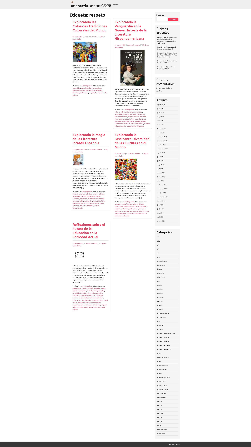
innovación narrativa (122, 119)
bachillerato (161, 265)
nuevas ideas (98, 300)
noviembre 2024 (162, 189)
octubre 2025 (161, 145)
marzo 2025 (161, 173)
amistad (75, 194)
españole (160, 293)
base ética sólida (87, 288)
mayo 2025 (160, 165)
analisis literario (162, 261)
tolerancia (101, 307)
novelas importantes (163, 377)
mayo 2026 (160, 116)
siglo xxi (159, 421)
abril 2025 (160, 169)
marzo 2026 (161, 125)
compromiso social (135, 112)
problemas (76, 305)
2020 (159, 241)
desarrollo (91, 293)
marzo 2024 (161, 221)
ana (158, 257)
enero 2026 (160, 133)
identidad (76, 93)
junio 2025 (160, 161)
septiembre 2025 (162, 149)
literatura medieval (163, 337)
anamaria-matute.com (91, 6)
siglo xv (159, 405)
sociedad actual (82, 307)
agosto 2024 (161, 201)
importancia (91, 298)
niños (159, 361)
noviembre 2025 (162, 141)
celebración (125, 112)
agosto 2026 (161, 104)
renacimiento (161, 393)
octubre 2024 (161, 193)
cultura (98, 88)
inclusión (143, 116)
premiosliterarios (162, 389)
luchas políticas (135, 121)
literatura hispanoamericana (166, 333)
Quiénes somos (106, 5)
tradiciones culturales (122, 216)
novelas (159, 373)
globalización (133, 209)
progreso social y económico (90, 305)
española (160, 289)
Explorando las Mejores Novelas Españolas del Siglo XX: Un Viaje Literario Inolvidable (167, 55)
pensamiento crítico (85, 302)
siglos (159, 425)
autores (117, 112)
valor (105, 93)
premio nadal (161, 381)
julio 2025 (160, 157)
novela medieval (162, 369)
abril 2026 (160, 121)
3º (158, 249)
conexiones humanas (88, 88)
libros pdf (160, 325)
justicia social (133, 119)
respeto (92, 93)
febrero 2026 (161, 129)
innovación (97, 201)
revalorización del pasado (135, 126)
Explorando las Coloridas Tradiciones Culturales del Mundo (90, 26)
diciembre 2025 (162, 137)
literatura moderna (163, 341)
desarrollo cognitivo (94, 196)
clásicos (101, 194)
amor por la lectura (85, 194)
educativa (76, 198)
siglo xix (159, 401)
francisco (160, 301)
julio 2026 (160, 108)
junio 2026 (160, 112)
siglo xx (159, 417)
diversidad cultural (79, 90)
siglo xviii (160, 413)
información (77, 300)
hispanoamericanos (163, 313)
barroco (159, 269)
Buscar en (160, 15)
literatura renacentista (164, 349)
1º (158, 237)
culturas (135, 204)
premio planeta (162, 385)
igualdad (84, 298)
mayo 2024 (160, 213)
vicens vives (161, 433)
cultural (83, 196)
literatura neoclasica (163, 345)
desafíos (84, 293)
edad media (161, 277)
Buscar (173, 19)
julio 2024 (160, 205)
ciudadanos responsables (95, 291)
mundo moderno (87, 300)
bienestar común (99, 288)
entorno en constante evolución (84, 295)
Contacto (116, 5)
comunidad (76, 88)
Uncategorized (87, 86)
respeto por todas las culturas (136, 213)
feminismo (160, 297)
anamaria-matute (91, 37)
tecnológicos (93, 307)
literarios (160, 329)
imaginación (88, 201)
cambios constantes (79, 291)
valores (75, 95)
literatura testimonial (122, 121)
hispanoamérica (133, 116)
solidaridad (89, 206)
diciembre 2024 (162, 185)
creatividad (118, 114)
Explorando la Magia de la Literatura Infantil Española (89, 139)
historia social (161, 317)
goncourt (160, 309)
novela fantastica (162, 365)
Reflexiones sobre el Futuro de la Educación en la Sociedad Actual (89, 230)
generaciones (90, 90)
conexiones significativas (123, 204)
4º (158, 253)
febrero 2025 (161, 177)
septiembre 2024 (162, 197)
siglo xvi (159, 409)
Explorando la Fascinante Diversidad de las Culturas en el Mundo (132, 141)
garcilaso (160, 305)
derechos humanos (129, 114)
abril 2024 (160, 217)
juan (158, 321)
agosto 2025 (161, 153)
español (159, 285)
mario (159, 353)
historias (99, 90)
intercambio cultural (137, 211)
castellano (160, 273)
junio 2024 (160, 209)
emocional (83, 198)
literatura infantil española (90, 203)
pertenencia (84, 93)
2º (158, 245)
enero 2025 (160, 181)
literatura (142, 119)
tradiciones (99, 93)
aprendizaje (77, 288)
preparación (96, 302)
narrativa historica (163, 357)
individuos (99, 298)
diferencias (141, 114)
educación (98, 293)
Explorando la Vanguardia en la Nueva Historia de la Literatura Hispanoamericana (131, 30)
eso (158, 281)
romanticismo (161, 397)
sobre (75, 307)
